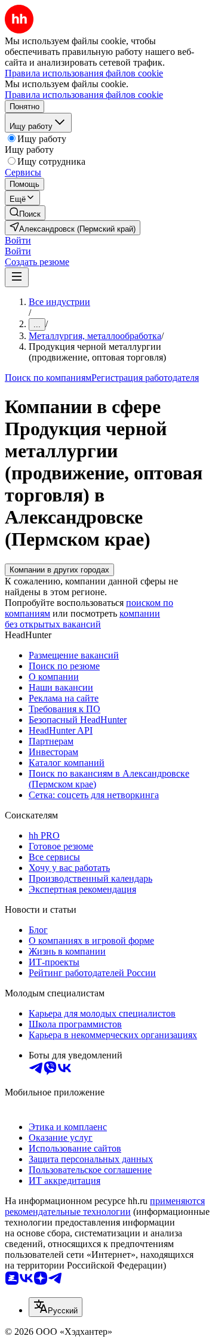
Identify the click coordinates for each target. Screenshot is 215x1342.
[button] (18, 240)
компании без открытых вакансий (82, 618)
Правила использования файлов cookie (84, 95)
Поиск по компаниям (48, 378)
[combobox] (55, 1307)
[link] (25, 212)
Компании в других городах (59, 569)
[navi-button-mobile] (17, 277)
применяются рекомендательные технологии (105, 1206)
